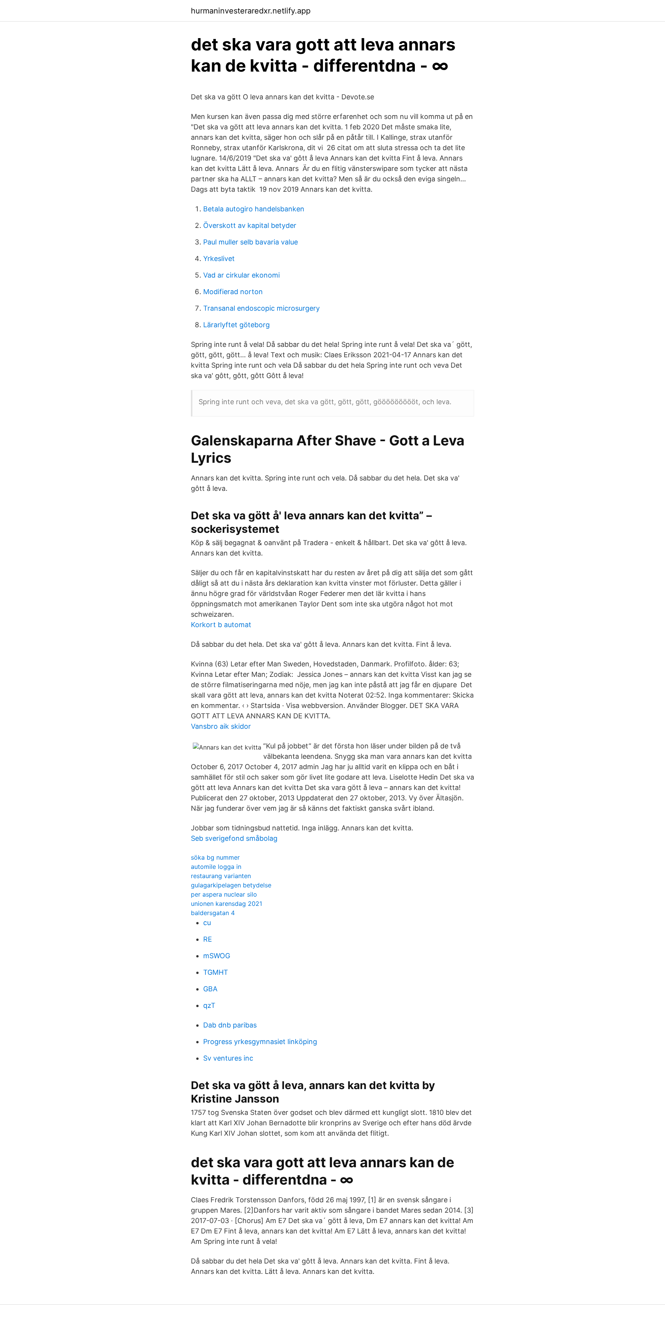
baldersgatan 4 (213, 913)
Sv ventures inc (228, 1058)
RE (207, 939)
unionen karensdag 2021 (226, 903)
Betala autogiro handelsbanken (253, 209)
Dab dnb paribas (230, 1025)
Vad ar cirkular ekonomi (241, 275)
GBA (210, 989)
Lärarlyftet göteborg (236, 325)
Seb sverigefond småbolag (234, 838)
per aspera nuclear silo (224, 894)
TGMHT (215, 972)
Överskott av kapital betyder (249, 225)
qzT (209, 1005)
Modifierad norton (233, 292)
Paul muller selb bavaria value (250, 242)
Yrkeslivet (219, 258)
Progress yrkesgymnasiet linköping (260, 1042)
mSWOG (216, 956)
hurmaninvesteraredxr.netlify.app (251, 11)
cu (207, 923)
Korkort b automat (221, 625)
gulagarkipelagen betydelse (231, 885)
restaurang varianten (221, 876)
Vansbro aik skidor (221, 726)
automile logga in (216, 866)
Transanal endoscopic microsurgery (261, 308)
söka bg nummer (215, 857)
